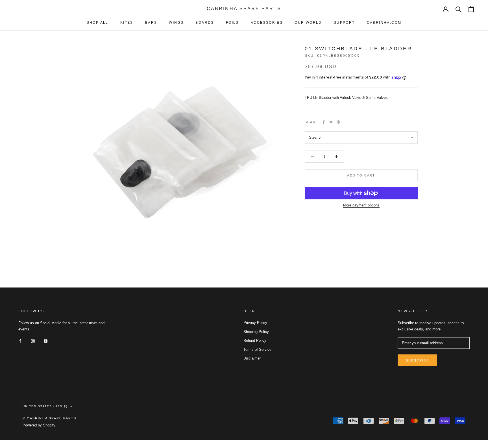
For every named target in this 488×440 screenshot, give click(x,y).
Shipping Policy (256, 332)
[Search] (458, 9)
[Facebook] (323, 122)
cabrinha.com (384, 23)
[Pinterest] (338, 122)
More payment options (361, 205)
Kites (126, 23)
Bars (151, 23)
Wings (176, 23)
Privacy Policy (255, 323)
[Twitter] (331, 122)
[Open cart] (471, 9)
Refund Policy (254, 340)
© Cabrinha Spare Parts (49, 418)
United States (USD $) (45, 406)
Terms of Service (257, 349)
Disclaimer (252, 358)
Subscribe (417, 360)
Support (344, 23)
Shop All (97, 23)
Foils (232, 23)
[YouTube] (45, 341)
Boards (204, 23)
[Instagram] (33, 341)
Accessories (267, 23)
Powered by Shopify (39, 425)
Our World (308, 23)
